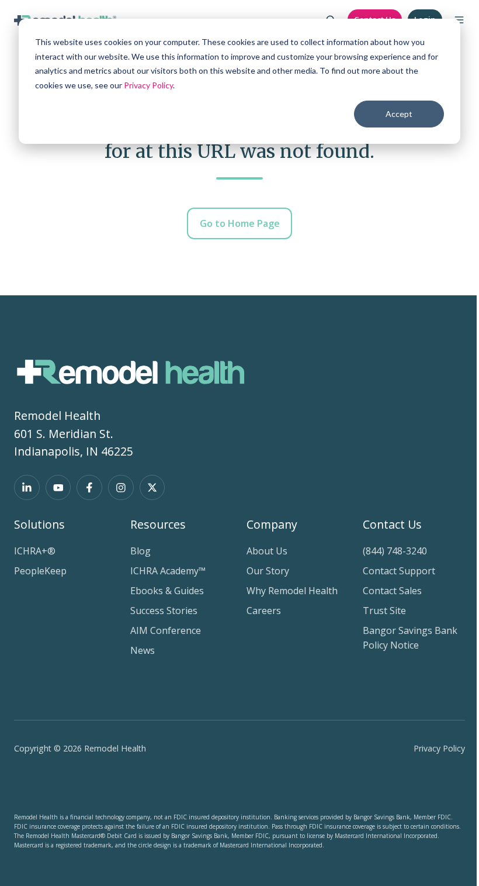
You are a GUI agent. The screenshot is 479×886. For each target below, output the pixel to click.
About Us (267, 550)
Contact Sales (392, 590)
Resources (158, 524)
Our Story (268, 570)
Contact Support (399, 570)
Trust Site (384, 610)
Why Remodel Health (292, 590)
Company (272, 524)
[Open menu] (459, 20)
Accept (399, 114)
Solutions (39, 524)
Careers (264, 610)
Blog (140, 550)
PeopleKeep (40, 570)
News (142, 650)
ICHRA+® (34, 550)
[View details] (27, 488)
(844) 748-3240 (395, 550)
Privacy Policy (148, 85)
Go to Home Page (240, 223)
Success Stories (163, 610)
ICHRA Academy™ (168, 570)
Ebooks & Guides (167, 590)
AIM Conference (165, 630)
